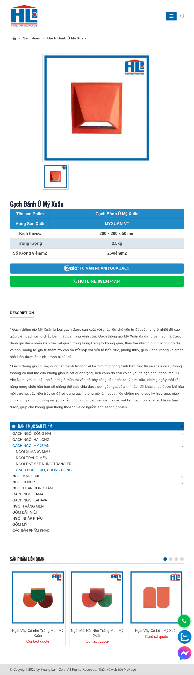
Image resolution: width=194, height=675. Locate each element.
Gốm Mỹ (19, 524)
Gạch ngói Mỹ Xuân (31, 446)
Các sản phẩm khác (31, 530)
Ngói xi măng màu (33, 452)
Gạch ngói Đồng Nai (31, 433)
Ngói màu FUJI (25, 476)
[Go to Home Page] (14, 38)
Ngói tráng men (31, 458)
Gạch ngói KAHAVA (29, 500)
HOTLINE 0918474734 (98, 281)
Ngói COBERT (24, 482)
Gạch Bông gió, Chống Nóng (44, 470)
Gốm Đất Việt (25, 512)
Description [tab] (22, 313)
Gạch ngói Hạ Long (31, 440)
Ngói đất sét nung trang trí (44, 464)
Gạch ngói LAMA (27, 494)
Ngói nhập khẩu (27, 518)
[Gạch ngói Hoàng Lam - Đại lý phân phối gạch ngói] (24, 16)
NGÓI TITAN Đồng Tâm (32, 488)
